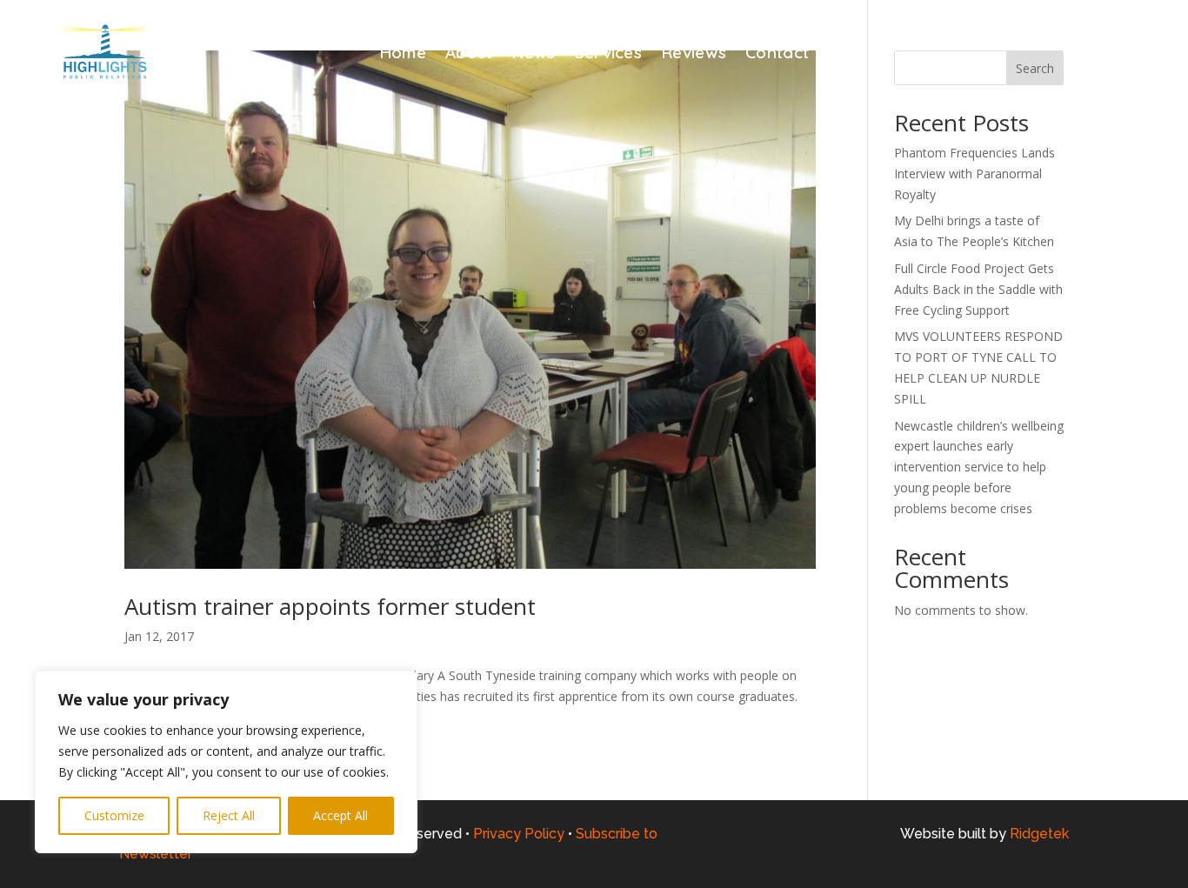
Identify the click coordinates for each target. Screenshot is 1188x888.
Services (608, 54)
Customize (114, 815)
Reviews (693, 54)
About (469, 54)
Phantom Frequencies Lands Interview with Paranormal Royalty (974, 173)
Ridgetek (1039, 833)
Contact (777, 54)
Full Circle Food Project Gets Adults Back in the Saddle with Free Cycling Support (978, 289)
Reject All (229, 815)
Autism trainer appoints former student (330, 606)
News (533, 54)
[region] (226, 762)
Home (402, 54)
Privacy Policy (518, 833)
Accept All (340, 815)
